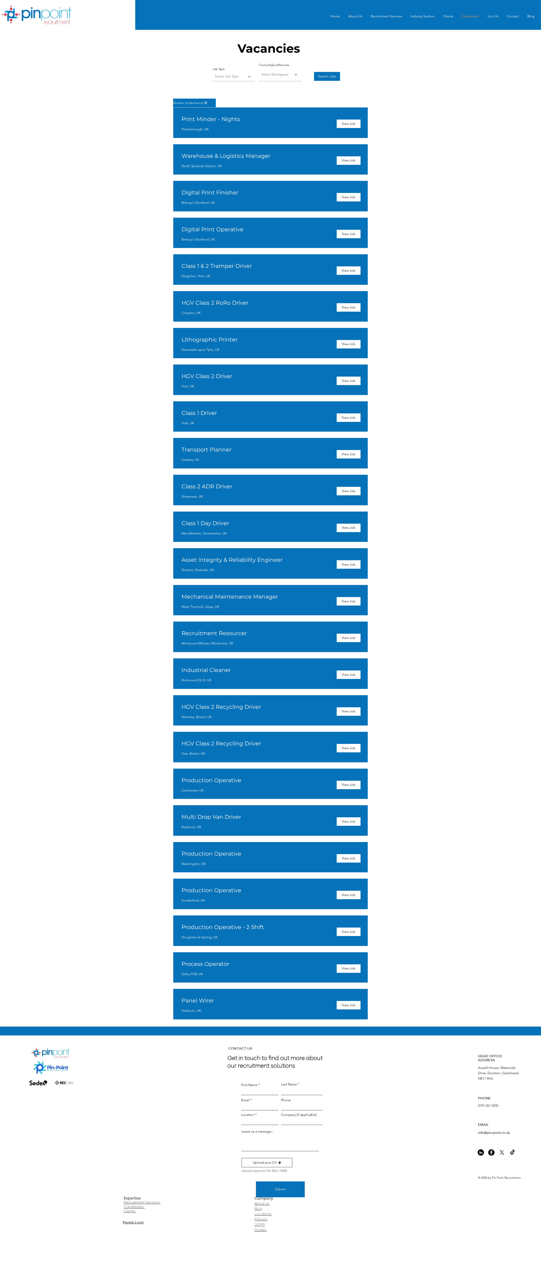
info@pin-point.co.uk (494, 1132)
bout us (263, 1204)
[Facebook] (491, 1152)
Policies (260, 1219)
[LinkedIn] (481, 1152)
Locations (263, 1214)
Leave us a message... (258, 1131)
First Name (249, 1085)
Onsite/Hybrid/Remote (274, 64)
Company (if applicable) (299, 1114)
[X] (502, 1152)
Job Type (219, 68)
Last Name (289, 1084)
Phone (286, 1100)
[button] (267, 1162)
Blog (258, 1209)
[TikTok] (512, 1152)
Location (247, 1114)
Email (245, 1100)
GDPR (259, 1224)
